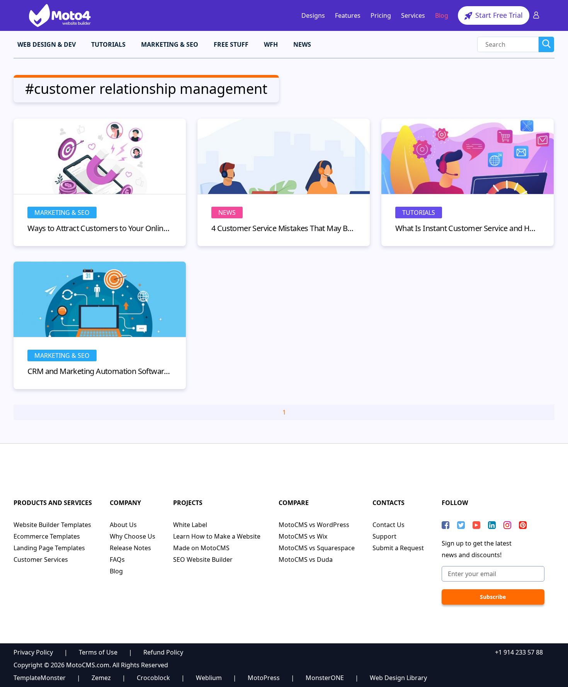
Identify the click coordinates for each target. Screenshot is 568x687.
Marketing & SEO (62, 212)
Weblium (209, 677)
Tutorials (418, 212)
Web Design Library (398, 677)
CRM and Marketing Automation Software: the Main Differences (99, 371)
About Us (123, 524)
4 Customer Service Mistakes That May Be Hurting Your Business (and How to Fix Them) (283, 228)
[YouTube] (476, 525)
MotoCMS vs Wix (303, 536)
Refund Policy (163, 652)
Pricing (381, 15)
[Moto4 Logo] (60, 15)
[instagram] (507, 525)
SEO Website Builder (203, 559)
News (227, 212)
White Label (190, 524)
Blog (441, 15)
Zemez (101, 677)
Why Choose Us (132, 536)
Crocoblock (153, 677)
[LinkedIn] (492, 525)
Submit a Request (398, 548)
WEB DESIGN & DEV (46, 44)
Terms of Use (98, 652)
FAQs (117, 559)
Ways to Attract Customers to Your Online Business (99, 228)
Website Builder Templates (52, 524)
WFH (271, 44)
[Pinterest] (523, 525)
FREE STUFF (231, 44)
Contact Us (388, 524)
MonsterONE (325, 677)
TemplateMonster (40, 677)
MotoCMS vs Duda (306, 559)
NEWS (302, 44)
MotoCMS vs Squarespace (317, 548)
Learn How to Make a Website (216, 536)
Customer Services (41, 559)
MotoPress (264, 677)
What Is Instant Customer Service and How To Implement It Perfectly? (467, 228)
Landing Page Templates (49, 548)
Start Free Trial (498, 15)
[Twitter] (461, 525)
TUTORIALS (108, 44)
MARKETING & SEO (169, 44)
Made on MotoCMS (201, 548)
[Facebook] (445, 525)
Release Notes (130, 548)
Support (384, 536)
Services (413, 15)
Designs (313, 15)
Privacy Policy (33, 652)
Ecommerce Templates (47, 536)
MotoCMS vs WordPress (314, 524)
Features (348, 15)
